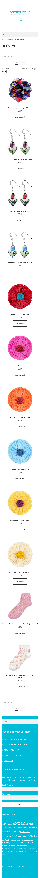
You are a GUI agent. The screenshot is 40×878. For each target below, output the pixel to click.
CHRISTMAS (32, 828)
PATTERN (19, 846)
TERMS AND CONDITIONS (15, 745)
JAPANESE (17, 843)
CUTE (4, 831)
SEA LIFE (28, 849)
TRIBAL (20, 851)
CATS (25, 828)
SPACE (9, 851)
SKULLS (4, 851)
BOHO (20, 828)
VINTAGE (33, 851)
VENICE (26, 851)
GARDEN (6, 840)
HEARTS (27, 840)
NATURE (12, 846)
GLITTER (21, 840)
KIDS (22, 843)
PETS (25, 846)
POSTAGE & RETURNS (13, 755)
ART (31, 824)
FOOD (21, 836)
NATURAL (5, 846)
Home (5, 39)
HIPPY (33, 840)
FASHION (16, 832)
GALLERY (33, 836)
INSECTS (5, 843)
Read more (20, 169)
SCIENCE (19, 849)
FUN (25, 836)
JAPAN (11, 843)
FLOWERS (10, 836)
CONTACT (8, 761)
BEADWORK (6, 828)
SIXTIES (33, 849)
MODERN (29, 843)
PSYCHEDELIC (6, 849)
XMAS (10, 854)
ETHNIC (9, 831)
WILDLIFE (5, 854)
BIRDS (14, 828)
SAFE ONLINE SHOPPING (15, 739)
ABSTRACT (7, 824)
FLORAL (25, 831)
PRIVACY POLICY (11, 750)
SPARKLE (14, 851)
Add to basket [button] (20, 117)
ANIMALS (20, 823)
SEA (24, 849)
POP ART (30, 846)
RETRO (13, 849)
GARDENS (14, 840)
